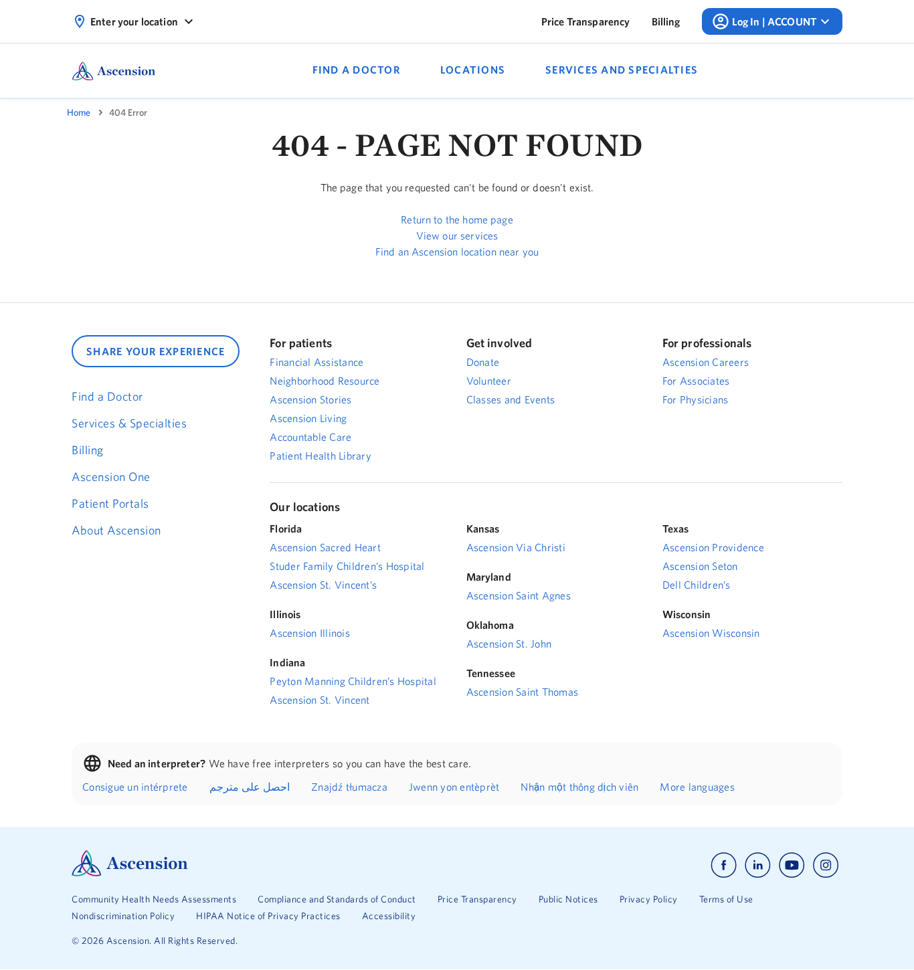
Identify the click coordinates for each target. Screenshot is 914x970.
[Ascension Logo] (130, 873)
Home (78, 112)
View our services (457, 235)
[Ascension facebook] (724, 865)
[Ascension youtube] (792, 865)
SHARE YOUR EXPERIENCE (155, 351)
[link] (585, 21)
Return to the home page (457, 219)
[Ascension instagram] (825, 865)
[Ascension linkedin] (758, 865)
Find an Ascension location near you (457, 252)
